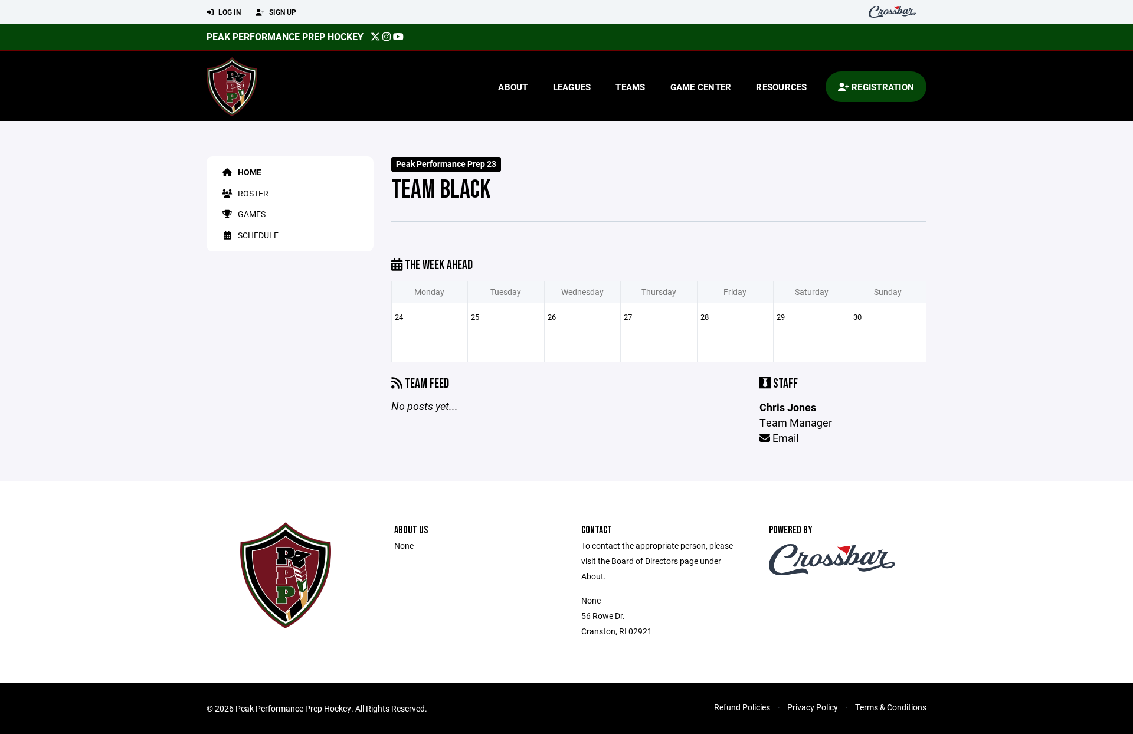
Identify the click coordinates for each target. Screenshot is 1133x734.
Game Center (701, 87)
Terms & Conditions (890, 707)
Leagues (572, 87)
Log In (229, 12)
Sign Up (281, 12)
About (513, 87)
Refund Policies (742, 707)
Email (784, 438)
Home (248, 172)
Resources (781, 87)
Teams (630, 87)
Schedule (257, 235)
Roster (252, 193)
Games (251, 213)
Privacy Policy (812, 707)
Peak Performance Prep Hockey (285, 36)
